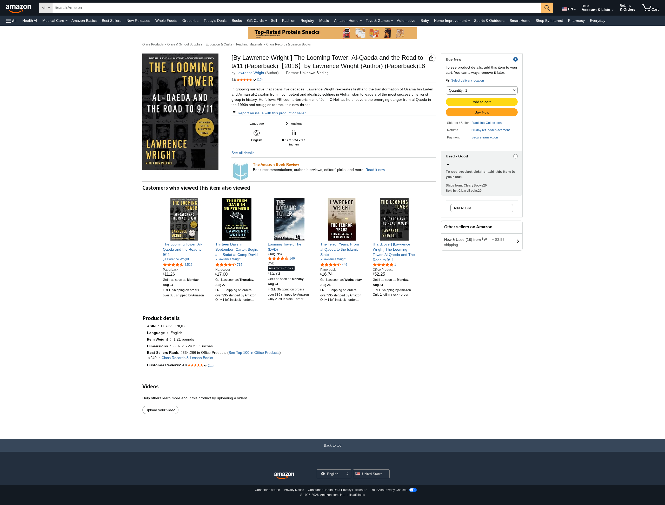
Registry (307, 20)
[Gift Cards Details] (266, 20)
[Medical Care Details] (66, 20)
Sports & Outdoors (489, 20)
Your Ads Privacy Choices (389, 490)
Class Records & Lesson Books (288, 44)
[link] (184, 249)
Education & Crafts (219, 44)
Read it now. (375, 170)
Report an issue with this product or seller (272, 113)
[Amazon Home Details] (361, 20)
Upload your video (160, 410)
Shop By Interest (549, 20)
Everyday (597, 20)
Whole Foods (166, 20)
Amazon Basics (84, 20)
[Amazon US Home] (284, 476)
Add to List (462, 208)
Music (324, 20)
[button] (11, 21)
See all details (242, 153)
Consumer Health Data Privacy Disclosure (337, 490)
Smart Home (520, 20)
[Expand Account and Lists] (612, 10)
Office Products (153, 44)
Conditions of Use (267, 490)
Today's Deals (215, 20)
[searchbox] (296, 8)
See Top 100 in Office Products (254, 352)
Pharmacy (576, 20)
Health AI (29, 20)
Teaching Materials (249, 44)
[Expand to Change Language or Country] (575, 9)
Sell (274, 20)
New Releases (138, 20)
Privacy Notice (294, 490)
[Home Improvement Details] (469, 20)
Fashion (288, 20)
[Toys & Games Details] (392, 20)
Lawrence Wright (250, 73)
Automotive (406, 20)
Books (237, 20)
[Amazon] (19, 7)
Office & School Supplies (184, 44)
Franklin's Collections (486, 123)
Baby (425, 20)
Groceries (190, 20)
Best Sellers (111, 20)
